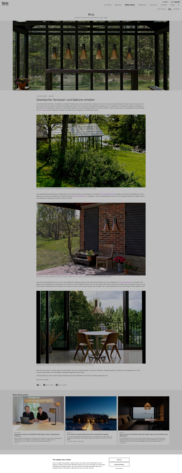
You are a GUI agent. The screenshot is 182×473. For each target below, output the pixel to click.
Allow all (119, 459)
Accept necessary (119, 464)
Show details (119, 468)
